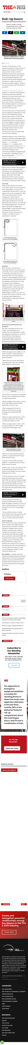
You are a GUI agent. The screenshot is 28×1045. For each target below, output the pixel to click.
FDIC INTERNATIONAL (7, 996)
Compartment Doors (12, 26)
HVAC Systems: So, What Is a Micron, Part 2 (13, 622)
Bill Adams (7, 63)
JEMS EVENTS (5, 1008)
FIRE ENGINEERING (7, 989)
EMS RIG (4, 1020)
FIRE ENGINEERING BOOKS (9, 999)
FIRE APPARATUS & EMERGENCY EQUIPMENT (14, 991)
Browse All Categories (9, 770)
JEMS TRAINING (6, 1006)
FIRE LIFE (4, 1035)
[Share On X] (10, 32)
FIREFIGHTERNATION (7, 994)
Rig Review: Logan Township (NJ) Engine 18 (12, 625)
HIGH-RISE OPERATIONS (8, 1033)
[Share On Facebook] (4, 32)
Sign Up (14, 665)
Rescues (15, 28)
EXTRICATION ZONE (7, 1025)
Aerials (13, 24)
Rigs (20, 28)
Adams (8, 24)
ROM (22, 146)
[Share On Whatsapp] (16, 32)
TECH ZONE (5, 1028)
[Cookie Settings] (2, 1042)
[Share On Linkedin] (22, 32)
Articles (19, 24)
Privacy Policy (6, 979)
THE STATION (5, 1023)
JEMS (3, 1004)
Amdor (10, 144)
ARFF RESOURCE (6, 1030)
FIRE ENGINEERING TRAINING (9, 1001)
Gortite (8, 142)
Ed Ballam (7, 574)
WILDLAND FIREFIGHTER (8, 1018)
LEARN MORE (9, 932)
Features (8, 28)
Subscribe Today (12, 748)
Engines (22, 26)
